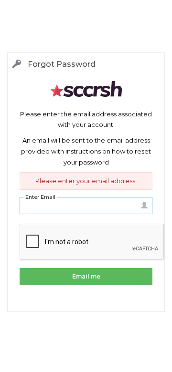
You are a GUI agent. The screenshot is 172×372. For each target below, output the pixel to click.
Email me (86, 276)
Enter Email (40, 197)
